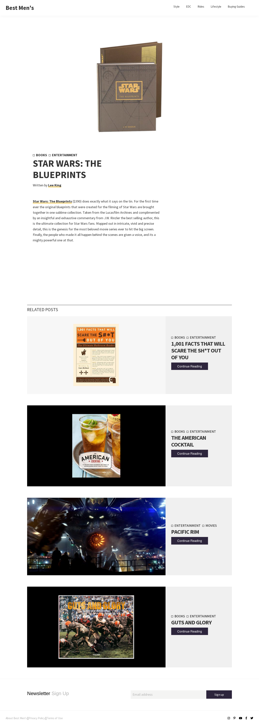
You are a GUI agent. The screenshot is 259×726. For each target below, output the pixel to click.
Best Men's (20, 8)
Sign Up (48, 693)
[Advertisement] (192, 216)
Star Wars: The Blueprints (52, 201)
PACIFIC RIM (185, 531)
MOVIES (211, 525)
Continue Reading (189, 366)
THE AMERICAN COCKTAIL (188, 441)
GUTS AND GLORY (191, 622)
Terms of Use (55, 718)
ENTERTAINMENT (64, 155)
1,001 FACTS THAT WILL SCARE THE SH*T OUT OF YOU (198, 350)
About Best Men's (16, 718)
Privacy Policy (37, 718)
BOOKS (41, 155)
